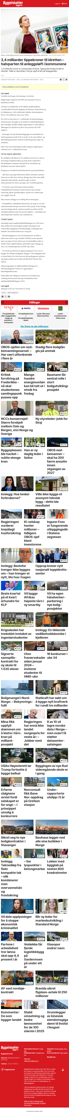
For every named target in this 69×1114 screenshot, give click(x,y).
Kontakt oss (51, 1057)
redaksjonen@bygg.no (31, 1061)
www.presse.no (29, 1083)
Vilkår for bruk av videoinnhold (33, 1101)
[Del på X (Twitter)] (63, 79)
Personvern (27, 1105)
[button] (2, 302)
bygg (3, 292)
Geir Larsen (64, 1053)
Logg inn (57, 3)
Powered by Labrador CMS (34, 1111)
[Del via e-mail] (66, 79)
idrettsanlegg (13, 292)
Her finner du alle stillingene (34, 326)
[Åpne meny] (64, 3)
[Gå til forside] (13, 3)
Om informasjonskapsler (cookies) (35, 1103)
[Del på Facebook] (60, 79)
